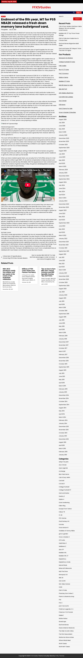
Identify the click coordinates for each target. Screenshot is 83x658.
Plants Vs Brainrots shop (66, 596)
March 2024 (62, 198)
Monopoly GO (63, 575)
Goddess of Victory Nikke (67, 531)
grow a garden (63, 534)
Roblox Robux (63, 618)
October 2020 (63, 282)
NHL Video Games (64, 584)
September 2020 (64, 286)
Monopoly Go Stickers (66, 58)
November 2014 (64, 398)
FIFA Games (62, 518)
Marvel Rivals (63, 565)
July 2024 (62, 185)
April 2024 (62, 195)
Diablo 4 (61, 499)
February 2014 (63, 420)
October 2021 (63, 248)
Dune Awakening (64, 502)
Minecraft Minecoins (65, 568)
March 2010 (62, 448)
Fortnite (61, 524)
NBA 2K (3, 16)
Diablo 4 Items (63, 77)
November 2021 (63, 245)
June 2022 (62, 226)
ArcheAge (62, 471)
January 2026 (63, 135)
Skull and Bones (64, 625)
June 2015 (62, 376)
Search (61, 16)
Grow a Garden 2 (64, 537)
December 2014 (64, 395)
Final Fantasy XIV (64, 521)
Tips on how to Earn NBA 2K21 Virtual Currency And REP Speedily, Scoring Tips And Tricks (48, 272)
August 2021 (62, 254)
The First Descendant (65, 634)
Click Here (15, 61)
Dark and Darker (64, 493)
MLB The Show (63, 571)
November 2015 (64, 361)
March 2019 (62, 307)
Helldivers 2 (62, 546)
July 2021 (61, 257)
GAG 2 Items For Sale (65, 108)
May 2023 (62, 217)
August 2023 (62, 210)
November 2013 (63, 430)
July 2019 (61, 301)
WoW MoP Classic (64, 647)
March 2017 (62, 351)
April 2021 (62, 267)
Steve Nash (24, 206)
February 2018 (63, 336)
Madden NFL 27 (63, 556)
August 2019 (62, 298)
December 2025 (64, 138)
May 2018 (62, 326)
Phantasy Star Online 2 (66, 593)
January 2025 (63, 173)
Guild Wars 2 (63, 543)
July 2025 (62, 154)
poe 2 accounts (64, 606)
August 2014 (62, 408)
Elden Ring (62, 506)
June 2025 (62, 157)
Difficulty (4, 204)
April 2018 (62, 329)
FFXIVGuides (41, 7)
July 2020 (62, 292)
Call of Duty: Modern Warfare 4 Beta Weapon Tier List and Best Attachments (70, 28)
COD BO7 (62, 484)
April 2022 (62, 232)
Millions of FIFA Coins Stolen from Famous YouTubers (29, 270)
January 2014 (63, 423)
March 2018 (62, 332)
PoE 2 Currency (64, 73)
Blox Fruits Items (64, 474)
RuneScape (62, 621)
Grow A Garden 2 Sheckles (67, 112)
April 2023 (62, 220)
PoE (60, 600)
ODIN (60, 587)
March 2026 (62, 132)
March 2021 (62, 270)
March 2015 (62, 386)
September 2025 (64, 148)
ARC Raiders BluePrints (66, 93)
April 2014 (62, 414)
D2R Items (62, 105)
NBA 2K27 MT (63, 89)
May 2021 (61, 264)
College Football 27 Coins (67, 62)
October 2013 (63, 433)
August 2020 (62, 289)
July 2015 (61, 373)
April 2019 (62, 304)
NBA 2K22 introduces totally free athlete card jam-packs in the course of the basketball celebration (9, 274)
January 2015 (63, 392)
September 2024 (64, 179)
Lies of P (61, 549)
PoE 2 (60, 603)
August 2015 (62, 370)
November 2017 (63, 345)
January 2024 (63, 201)
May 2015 (62, 379)
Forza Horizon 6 (63, 527)
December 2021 (64, 242)
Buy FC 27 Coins (64, 70)
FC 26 (60, 515)
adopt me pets (63, 462)
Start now (47, 63)
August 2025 (63, 151)
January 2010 (63, 455)
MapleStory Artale (64, 562)
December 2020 (64, 276)
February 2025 (63, 170)
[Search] (74, 12)
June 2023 (62, 213)
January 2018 (63, 339)
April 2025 (62, 163)
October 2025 (63, 144)
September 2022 (64, 223)
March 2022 (62, 235)
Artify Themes (59, 656)
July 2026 (62, 123)
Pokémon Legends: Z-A (66, 609)
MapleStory (62, 559)
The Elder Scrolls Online (66, 631)
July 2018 (61, 320)
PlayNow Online (6, 217)
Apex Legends (63, 468)
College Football (64, 487)
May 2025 (62, 160)
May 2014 (62, 411)
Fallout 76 (62, 512)
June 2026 (62, 126)
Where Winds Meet (65, 640)
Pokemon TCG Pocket (66, 612)
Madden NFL (62, 553)
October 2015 (63, 364)
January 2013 (63, 436)
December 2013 (64, 426)
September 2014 (64, 405)
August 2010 (62, 442)
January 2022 (63, 238)
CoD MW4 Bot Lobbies (66, 97)
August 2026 (62, 119)
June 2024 (62, 188)
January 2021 (63, 273)
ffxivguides (4, 29)
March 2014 (62, 417)
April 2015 (62, 383)
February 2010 (63, 452)
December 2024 (64, 176)
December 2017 (64, 342)
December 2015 (64, 358)
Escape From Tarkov (65, 509)
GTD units (62, 540)
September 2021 (64, 251)
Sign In (79, 12)
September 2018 (64, 314)
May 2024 (62, 191)
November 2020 (64, 279)
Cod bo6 (61, 481)
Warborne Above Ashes (66, 637)
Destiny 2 (62, 496)
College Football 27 (65, 490)
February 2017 (63, 354)
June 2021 (62, 260)
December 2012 (64, 439)
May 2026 (62, 129)
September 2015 (64, 367)
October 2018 (63, 311)
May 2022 (62, 229)
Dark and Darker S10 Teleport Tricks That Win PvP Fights (70, 49)
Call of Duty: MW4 (64, 477)
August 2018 (62, 317)
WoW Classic (63, 643)
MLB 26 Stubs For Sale (66, 85)
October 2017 (63, 348)
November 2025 (64, 141)
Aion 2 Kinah (62, 101)
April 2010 (62, 445)
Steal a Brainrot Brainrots (67, 628)
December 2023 (64, 204)
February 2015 (63, 389)
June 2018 (62, 323)
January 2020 (63, 295)
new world (62, 581)
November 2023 (64, 207)
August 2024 (63, 182)
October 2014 (63, 401)
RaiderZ (61, 615)
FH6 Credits (62, 66)
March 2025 (62, 166)
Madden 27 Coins (64, 81)
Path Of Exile (63, 590)
